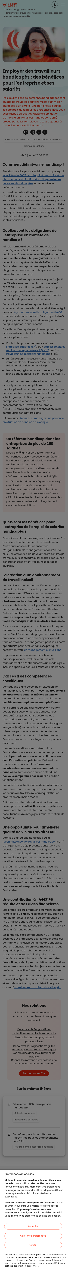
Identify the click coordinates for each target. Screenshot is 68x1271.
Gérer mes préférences (33, 1235)
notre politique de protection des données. (35, 1264)
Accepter (33, 1226)
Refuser (33, 1245)
